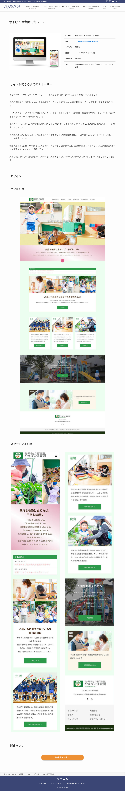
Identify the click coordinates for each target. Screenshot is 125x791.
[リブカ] (12, 7)
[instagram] (110, 1)
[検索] (119, 1)
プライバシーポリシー (56, 783)
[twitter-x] (106, 1)
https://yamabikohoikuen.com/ (86, 41)
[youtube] (113, 1)
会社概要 (42, 783)
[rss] (116, 1)
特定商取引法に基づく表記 (76, 783)
